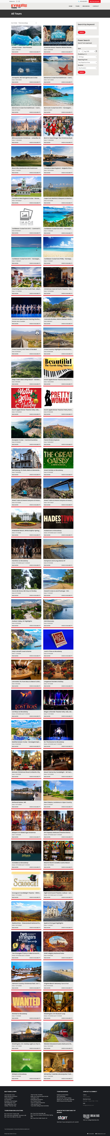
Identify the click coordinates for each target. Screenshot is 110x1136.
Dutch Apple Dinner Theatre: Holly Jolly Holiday (26, 410)
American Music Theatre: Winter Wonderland (58, 47)
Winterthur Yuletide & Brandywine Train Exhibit (58, 1074)
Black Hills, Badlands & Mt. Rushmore (24, 168)
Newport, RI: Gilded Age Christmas (24, 832)
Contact (96, 6)
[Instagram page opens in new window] (19, 1)
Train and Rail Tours (36, 1104)
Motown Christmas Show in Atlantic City (26, 772)
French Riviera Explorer (52, 440)
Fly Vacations (7, 1099)
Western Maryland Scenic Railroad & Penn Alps (58, 1044)
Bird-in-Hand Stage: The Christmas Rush (58, 138)
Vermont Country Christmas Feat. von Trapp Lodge (26, 983)
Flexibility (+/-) (82, 54)
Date (79, 48)
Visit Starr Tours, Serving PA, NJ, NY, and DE (68, 1122)
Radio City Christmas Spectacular (39, 1096)
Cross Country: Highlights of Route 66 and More (58, 349)
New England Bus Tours (10, 1104)
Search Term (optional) (85, 43)
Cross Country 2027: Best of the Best (24, 349)
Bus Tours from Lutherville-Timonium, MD (15, 1115)
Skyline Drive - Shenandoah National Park (26, 923)
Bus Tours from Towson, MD (11, 1114)
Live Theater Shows (36, 1101)
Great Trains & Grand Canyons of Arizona (26, 500)
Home (70, 6)
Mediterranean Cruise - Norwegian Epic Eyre (26, 742)
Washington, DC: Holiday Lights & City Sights (26, 1044)
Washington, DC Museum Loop (54, 1014)
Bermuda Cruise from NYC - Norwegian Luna (58, 108)
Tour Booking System (8, 1129)
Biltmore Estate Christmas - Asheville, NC (26, 138)
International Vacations (37, 1099)
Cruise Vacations (8, 1098)
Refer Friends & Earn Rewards (64, 1101)
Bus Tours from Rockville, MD (38, 1113)
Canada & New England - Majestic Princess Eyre (58, 168)
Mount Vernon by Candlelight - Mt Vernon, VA (58, 772)
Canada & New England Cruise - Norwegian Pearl (26, 198)
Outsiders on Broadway (20, 863)
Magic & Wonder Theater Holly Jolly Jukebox (58, 712)
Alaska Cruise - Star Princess (22, 47)
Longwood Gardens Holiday (53, 681)
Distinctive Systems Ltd (24, 1129)
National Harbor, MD (19, 802)
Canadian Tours (35, 1098)
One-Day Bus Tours (9, 1095)
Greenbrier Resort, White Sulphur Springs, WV (26, 530)
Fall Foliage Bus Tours (9, 1102)
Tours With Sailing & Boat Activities (40, 1106)
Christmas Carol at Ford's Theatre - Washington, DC (58, 289)
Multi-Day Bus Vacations (10, 1096)
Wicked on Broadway (19, 1074)
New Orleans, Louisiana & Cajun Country (58, 802)
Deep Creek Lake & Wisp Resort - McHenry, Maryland (26, 380)
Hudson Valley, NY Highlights (22, 621)
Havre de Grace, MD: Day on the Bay (24, 591)
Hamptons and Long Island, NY (54, 561)
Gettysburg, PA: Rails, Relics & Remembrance (26, 470)
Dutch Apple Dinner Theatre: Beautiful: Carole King (58, 380)
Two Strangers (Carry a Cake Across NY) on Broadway (26, 953)
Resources (86, 6)
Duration (80, 65)
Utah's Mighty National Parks (54, 953)
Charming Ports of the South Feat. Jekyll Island (26, 289)
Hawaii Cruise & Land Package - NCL (56, 591)
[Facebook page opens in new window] (17, 1)
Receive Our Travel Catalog (64, 1098)
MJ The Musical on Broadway (54, 742)
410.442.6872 (83, 1)
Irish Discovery (49, 621)
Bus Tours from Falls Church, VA (39, 1118)
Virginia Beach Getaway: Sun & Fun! (56, 983)
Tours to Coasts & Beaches (38, 1102)
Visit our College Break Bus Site (91, 1120)
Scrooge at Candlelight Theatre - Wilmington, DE (26, 893)
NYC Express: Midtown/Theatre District (57, 832)
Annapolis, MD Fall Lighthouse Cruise (24, 78)
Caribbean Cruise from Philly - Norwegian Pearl (58, 259)
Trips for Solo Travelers (37, 1094)
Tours (77, 6)
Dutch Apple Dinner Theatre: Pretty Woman (58, 410)
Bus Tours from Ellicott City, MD (12, 1117)
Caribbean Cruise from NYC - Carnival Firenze (26, 228)
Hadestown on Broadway (53, 530)
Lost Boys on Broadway (20, 712)
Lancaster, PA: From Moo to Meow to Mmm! (26, 681)
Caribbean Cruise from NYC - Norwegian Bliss (58, 229)
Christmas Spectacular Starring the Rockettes (26, 319)
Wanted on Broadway (19, 1014)
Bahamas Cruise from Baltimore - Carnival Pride (58, 78)
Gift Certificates (61, 1096)
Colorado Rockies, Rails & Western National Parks (58, 319)
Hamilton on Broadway (20, 561)
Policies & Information (62, 1095)
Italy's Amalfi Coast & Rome (21, 651)
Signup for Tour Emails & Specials (65, 1099)
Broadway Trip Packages (10, 1101)
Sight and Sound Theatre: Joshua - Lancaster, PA (58, 893)
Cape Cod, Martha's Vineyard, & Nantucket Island (58, 198)
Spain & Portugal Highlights (53, 923)
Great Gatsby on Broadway (53, 470)
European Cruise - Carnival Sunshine (24, 440)
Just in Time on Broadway (53, 651)
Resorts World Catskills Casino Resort (57, 863)
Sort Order (14, 23)
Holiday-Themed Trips (10, 1106)
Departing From (82, 59)
